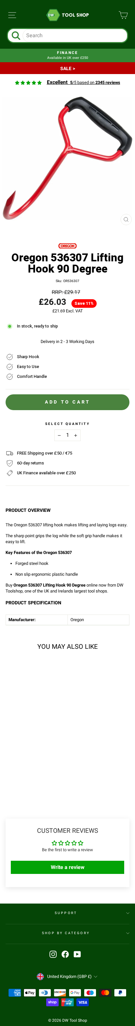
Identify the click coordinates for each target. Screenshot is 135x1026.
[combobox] (75, 35)
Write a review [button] (68, 867)
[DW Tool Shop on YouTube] (77, 954)
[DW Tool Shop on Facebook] (65, 954)
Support (66, 912)
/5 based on (83, 83)
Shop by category (65, 933)
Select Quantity (67, 424)
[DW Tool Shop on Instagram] (53, 954)
